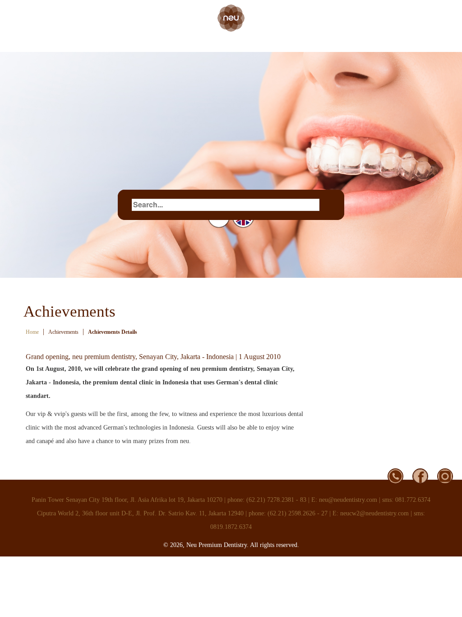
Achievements (63, 332)
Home (32, 332)
